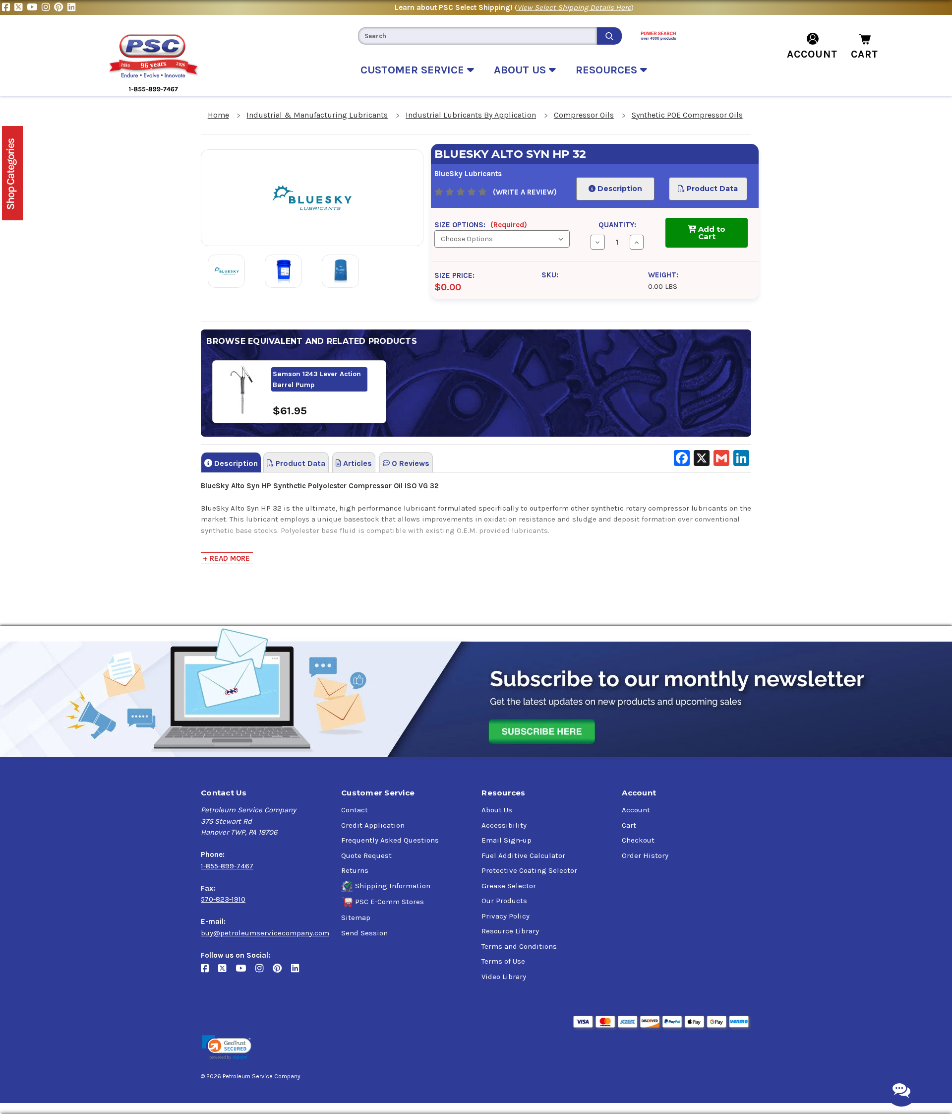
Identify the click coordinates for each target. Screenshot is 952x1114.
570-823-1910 (223, 899)
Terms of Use (503, 961)
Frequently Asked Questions (390, 840)
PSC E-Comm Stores (389, 901)
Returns (354, 870)
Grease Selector (508, 885)
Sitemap (355, 917)
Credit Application (373, 825)
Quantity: (617, 224)
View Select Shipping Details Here (574, 7)
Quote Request (366, 855)
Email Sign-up (506, 840)
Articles (356, 463)
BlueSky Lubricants (468, 173)
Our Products (504, 900)
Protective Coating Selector (529, 870)
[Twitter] (20, 7)
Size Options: (480, 224)
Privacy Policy (505, 916)
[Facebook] (8, 7)
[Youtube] (34, 7)
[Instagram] (48, 7)
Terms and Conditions (519, 946)
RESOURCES (608, 70)
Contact (354, 809)
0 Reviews (409, 463)
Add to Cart (710, 232)
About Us (496, 809)
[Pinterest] (60, 7)
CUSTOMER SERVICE (413, 70)
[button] (226, 1048)
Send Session (364, 932)
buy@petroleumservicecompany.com (265, 932)
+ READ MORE (226, 558)
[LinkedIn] (72, 7)
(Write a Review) (525, 192)
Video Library (503, 976)
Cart (629, 825)
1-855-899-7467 (227, 865)
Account (636, 809)
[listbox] (501, 239)
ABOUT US (521, 70)
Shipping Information (392, 885)
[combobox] (477, 36)
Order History (645, 855)
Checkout (638, 840)
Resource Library (510, 930)
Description (618, 188)
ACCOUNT (812, 54)
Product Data (711, 188)
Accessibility (504, 825)
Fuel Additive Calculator (523, 855)
